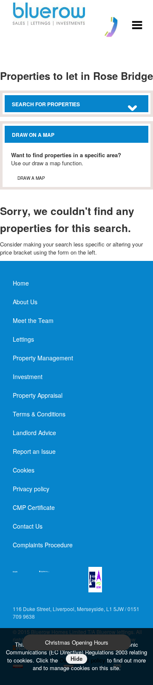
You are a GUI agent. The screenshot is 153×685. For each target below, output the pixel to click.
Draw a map (31, 178)
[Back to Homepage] (137, 24)
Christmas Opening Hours (76, 642)
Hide (76, 658)
